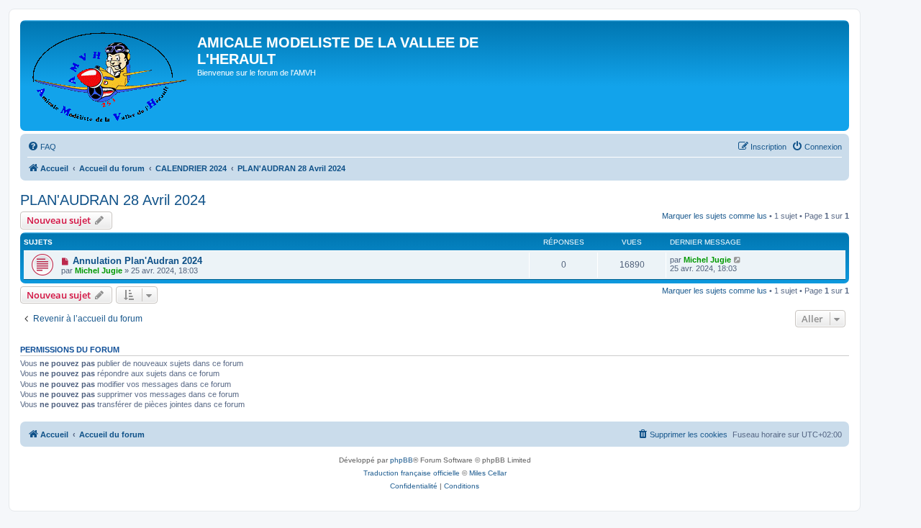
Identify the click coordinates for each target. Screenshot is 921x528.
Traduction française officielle (411, 473)
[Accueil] (110, 75)
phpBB (401, 460)
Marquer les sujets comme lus (714, 215)
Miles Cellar (488, 473)
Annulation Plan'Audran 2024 (137, 260)
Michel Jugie (98, 270)
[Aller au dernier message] (738, 259)
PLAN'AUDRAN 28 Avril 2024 (113, 200)
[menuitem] (41, 146)
